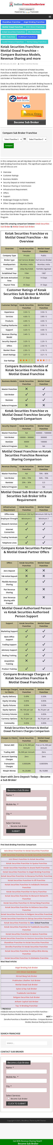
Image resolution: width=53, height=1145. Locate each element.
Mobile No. (12, 804)
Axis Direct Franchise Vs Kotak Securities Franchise (26, 850)
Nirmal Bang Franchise (37, 42)
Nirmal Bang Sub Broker (26, 976)
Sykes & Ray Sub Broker (26, 989)
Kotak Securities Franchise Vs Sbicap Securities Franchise (27, 918)
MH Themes (41, 1121)
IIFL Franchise (34, 32)
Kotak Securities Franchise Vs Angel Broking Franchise (26, 872)
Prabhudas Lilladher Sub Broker (26, 980)
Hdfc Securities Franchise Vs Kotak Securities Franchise (26, 855)
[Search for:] (26, 1043)
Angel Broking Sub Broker (26, 967)
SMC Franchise (8, 37)
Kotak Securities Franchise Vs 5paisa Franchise (26, 863)
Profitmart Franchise (27, 37)
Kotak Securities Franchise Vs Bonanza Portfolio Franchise (26, 876)
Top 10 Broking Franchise (26, 1006)
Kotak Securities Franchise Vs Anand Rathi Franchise (27, 867)
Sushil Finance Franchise (13, 42)
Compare (8, 145)
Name (10, 795)
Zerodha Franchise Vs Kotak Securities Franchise (26, 946)
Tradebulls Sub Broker (26, 993)
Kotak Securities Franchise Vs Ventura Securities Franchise (26, 938)
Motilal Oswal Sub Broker (23, 226)
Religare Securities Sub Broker (26, 997)
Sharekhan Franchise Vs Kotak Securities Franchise (26, 942)
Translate (34, 12)
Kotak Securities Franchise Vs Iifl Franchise (26, 880)
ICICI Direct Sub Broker (27, 972)
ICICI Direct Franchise (35, 27)
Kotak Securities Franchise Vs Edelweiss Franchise (26, 958)
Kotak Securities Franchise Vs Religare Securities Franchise (26, 914)
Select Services (13, 823)
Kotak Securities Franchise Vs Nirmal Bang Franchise (27, 903)
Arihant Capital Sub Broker (26, 1001)
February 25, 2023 (9, 64)
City (8, 813)
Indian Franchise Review (29, 64)
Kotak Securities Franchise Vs (17, 923)
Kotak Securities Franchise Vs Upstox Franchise (26, 934)
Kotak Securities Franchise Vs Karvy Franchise (26, 891)
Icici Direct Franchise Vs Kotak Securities (26, 859)
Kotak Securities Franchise (13, 32)
